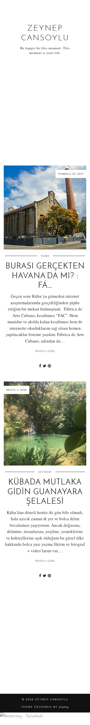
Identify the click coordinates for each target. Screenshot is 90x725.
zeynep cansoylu (51, 699)
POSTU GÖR (45, 351)
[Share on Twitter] (44, 365)
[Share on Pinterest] (49, 365)
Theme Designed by (45, 706)
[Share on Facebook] (40, 365)
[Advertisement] (45, 111)
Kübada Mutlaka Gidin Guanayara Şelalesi (45, 492)
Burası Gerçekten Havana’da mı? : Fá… (45, 276)
